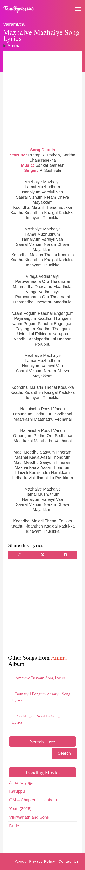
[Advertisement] (42, 99)
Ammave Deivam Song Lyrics (40, 677)
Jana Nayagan (22, 782)
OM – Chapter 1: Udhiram (33, 800)
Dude (14, 826)
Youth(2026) (20, 808)
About (20, 861)
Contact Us (68, 861)
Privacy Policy (42, 861)
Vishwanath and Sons (29, 817)
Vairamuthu (14, 24)
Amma (13, 45)
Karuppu (17, 791)
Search (64, 753)
